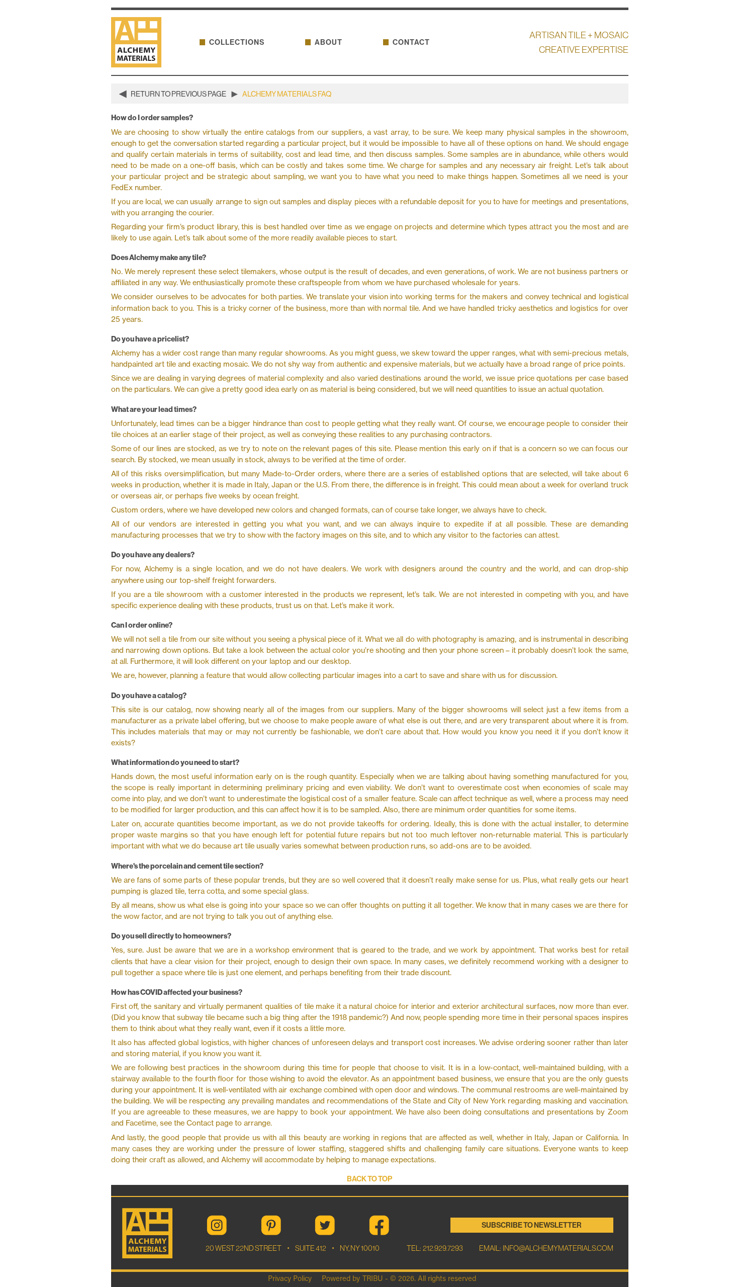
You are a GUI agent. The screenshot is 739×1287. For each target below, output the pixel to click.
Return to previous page (178, 94)
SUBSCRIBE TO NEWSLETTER (532, 1225)
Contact (411, 42)
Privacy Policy (290, 1279)
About (328, 42)
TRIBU (372, 1279)
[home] (140, 42)
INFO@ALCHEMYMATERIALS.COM (558, 1248)
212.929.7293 (442, 1248)
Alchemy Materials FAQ (286, 94)
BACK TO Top (369, 1178)
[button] (236, 42)
